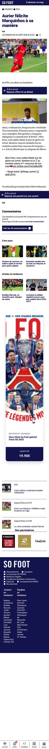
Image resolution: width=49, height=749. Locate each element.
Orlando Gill (9, 642)
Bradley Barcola (7, 606)
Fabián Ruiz (9, 639)
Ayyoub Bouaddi (7, 631)
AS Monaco (22, 630)
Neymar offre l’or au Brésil (20, 92)
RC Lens (20, 622)
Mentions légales (13, 577)
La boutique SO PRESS (16, 574)
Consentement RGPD (29, 581)
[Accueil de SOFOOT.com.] (7, 2)
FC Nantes (21, 637)
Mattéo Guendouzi (8, 601)
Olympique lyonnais (21, 606)
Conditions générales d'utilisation (21, 579)
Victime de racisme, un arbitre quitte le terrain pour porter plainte (11, 250)
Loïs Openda (7, 626)
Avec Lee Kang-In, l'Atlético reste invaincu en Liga (23, 501)
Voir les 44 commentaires (15, 228)
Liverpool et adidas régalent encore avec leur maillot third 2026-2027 (35, 283)
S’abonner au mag (34, 2)
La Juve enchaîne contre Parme (16, 518)
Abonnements (12, 572)
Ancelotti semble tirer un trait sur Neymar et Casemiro (36, 249)
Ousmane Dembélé (8, 621)
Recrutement (12, 584)
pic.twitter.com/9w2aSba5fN (27, 166)
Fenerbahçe (22, 612)
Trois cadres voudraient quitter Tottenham (22, 482)
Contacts (28, 572)
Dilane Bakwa (6, 635)
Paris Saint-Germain (22, 601)
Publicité (10, 581)
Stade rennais (20, 633)
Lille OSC (21, 610)
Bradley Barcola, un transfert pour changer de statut (11, 282)
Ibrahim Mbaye (7, 616)
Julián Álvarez (7, 611)
